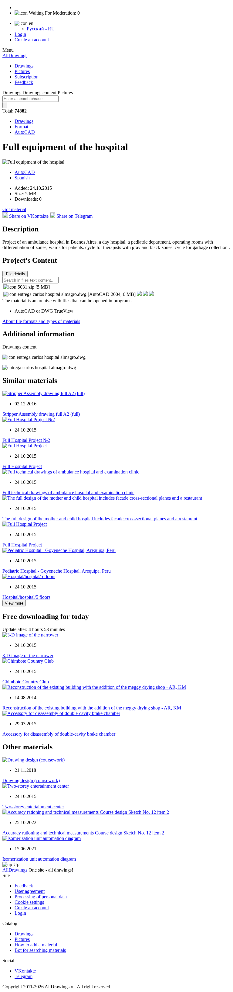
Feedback (24, 82)
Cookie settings (29, 902)
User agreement (30, 891)
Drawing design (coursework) (31, 780)
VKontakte (25, 970)
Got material (14, 209)
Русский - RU (41, 28)
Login (20, 34)
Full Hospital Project (22, 466)
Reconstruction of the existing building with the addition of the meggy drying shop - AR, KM (91, 707)
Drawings (24, 65)
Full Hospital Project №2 (26, 440)
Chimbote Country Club (25, 681)
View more (14, 603)
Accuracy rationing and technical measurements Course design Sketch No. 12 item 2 (83, 832)
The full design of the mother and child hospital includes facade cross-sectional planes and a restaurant (99, 518)
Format (21, 126)
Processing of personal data (41, 896)
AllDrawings (14, 55)
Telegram (23, 976)
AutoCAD (25, 132)
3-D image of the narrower (27, 655)
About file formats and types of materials (41, 321)
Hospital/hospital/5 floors (26, 597)
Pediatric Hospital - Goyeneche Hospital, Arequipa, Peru (56, 571)
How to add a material (36, 944)
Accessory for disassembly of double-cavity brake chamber (58, 734)
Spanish (22, 177)
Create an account (32, 39)
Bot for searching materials (40, 950)
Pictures (22, 71)
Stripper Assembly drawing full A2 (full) (41, 414)
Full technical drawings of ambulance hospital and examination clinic (68, 492)
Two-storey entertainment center (33, 806)
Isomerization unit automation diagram (39, 859)
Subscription (27, 76)
